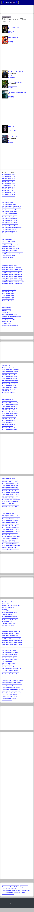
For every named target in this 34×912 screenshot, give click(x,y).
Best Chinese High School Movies (10, 672)
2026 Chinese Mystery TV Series (10, 494)
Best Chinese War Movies (8, 233)
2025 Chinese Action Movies (9, 401)
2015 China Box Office (8, 291)
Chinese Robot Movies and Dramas (11, 691)
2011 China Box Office (8, 299)
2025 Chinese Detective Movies (10, 427)
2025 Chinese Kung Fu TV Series (10, 527)
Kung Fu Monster (6, 319)
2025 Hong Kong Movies (8, 424)
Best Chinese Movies (7, 202)
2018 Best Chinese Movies (8, 181)
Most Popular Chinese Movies (9, 265)
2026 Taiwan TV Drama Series (10, 501)
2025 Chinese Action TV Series (10, 515)
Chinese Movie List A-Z (8, 894)
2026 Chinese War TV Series (9, 498)
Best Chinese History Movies (9, 217)
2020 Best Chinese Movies (8, 178)
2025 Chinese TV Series (8, 513)
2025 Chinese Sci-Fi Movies (9, 417)
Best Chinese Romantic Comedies (10, 225)
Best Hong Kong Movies (8, 241)
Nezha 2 (4, 603)
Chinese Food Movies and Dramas (11, 687)
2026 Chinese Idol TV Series (9, 490)
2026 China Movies (7, 390)
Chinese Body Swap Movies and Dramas (12, 680)
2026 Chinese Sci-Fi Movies (9, 385)
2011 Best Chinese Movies (8, 194)
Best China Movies (7, 239)
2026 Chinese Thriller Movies (9, 387)
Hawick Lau (11, 96)
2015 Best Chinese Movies (8, 187)
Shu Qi (10, 32)
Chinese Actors (24, 885)
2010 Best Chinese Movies (8, 196)
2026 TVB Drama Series (8, 503)
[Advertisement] (16, 9)
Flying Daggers (12, 37)
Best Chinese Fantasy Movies (9, 215)
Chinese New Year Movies (8, 255)
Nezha (3, 610)
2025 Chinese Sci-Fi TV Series (10, 533)
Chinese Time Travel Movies (9, 694)
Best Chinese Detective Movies (10, 670)
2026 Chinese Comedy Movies (10, 371)
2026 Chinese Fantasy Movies (9, 374)
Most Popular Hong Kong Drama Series (12, 252)
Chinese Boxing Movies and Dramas (11, 682)
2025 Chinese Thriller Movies (9, 418)
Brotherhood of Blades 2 (8, 325)
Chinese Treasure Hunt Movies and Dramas (13, 693)
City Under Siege (12, 27)
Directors (4, 886)
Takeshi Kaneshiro (12, 86)
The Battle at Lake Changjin (9, 605)
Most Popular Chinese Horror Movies (12, 276)
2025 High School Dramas (9, 547)
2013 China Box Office (8, 295)
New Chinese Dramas (19, 892)
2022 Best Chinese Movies (8, 174)
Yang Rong (11, 97)
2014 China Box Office (8, 293)
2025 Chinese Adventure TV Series (11, 517)
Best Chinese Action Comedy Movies (11, 206)
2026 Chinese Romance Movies (10, 383)
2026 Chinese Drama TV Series (10, 485)
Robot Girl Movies (7, 700)
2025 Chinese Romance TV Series (10, 531)
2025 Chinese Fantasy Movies (9, 408)
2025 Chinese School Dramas (9, 543)
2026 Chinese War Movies (9, 389)
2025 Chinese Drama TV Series (10, 520)
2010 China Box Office (8, 300)
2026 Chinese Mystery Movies (10, 382)
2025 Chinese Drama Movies (9, 406)
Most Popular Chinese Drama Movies (11, 272)
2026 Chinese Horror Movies (9, 378)
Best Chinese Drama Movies (9, 213)
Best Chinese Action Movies (9, 204)
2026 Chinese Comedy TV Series (10, 483)
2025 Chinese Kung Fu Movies (10, 411)
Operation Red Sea (7, 623)
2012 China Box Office (8, 297)
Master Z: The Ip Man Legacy (10, 316)
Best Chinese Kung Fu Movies (9, 220)
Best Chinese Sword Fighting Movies (11, 668)
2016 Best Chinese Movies (8, 185)
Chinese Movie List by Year (9, 888)
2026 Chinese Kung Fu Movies (10, 380)
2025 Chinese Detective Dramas (10, 542)
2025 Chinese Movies (7, 399)
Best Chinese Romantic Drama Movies (12, 227)
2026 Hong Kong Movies (8, 392)
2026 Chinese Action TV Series (10, 480)
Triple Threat (5, 310)
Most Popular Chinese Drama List (11, 631)
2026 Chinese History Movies (9, 376)
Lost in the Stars (6, 625)
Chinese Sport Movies (7, 259)
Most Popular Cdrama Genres (10, 635)
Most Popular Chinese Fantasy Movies (12, 274)
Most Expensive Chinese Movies (10, 244)
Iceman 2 (4, 323)
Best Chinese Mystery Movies (9, 222)
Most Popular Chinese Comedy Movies (12, 271)
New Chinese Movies (7, 892)
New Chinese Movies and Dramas (10, 885)
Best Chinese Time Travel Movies (10, 674)
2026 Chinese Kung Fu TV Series (10, 492)
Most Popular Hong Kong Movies (10, 248)
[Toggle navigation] (30, 2)
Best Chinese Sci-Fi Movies (9, 229)
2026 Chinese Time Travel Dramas (11, 506)
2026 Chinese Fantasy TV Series (10, 489)
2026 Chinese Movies (7, 366)
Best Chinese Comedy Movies (9, 211)
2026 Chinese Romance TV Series (10, 496)
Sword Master (11, 137)
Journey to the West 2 (7, 318)
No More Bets (5, 621)
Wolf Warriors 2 (6, 309)
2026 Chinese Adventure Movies (10, 369)
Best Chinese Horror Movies (9, 218)
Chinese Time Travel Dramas (9, 696)
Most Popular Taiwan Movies (9, 250)
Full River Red (6, 614)
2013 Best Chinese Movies (8, 190)
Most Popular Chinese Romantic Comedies (13, 281)
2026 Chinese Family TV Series (10, 487)
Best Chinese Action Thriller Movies (11, 208)
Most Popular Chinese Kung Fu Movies (12, 278)
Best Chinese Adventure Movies (10, 209)
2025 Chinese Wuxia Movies (9, 429)
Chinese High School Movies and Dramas (12, 689)
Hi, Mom (4, 609)
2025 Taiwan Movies (7, 426)
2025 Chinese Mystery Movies (10, 413)
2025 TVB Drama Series (8, 540)
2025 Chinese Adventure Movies (10, 402)
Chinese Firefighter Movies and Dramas (12, 685)
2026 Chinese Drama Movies (9, 373)
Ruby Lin (10, 41)
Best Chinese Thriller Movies (9, 231)
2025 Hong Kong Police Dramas (10, 549)
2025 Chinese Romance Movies (10, 415)
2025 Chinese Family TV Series (10, 522)
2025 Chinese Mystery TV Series (10, 529)
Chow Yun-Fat (11, 75)
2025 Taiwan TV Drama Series (10, 538)
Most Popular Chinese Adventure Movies (12, 269)
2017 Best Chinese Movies (8, 183)
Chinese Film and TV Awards (9, 890)
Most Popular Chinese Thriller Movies (12, 283)
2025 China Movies (7, 422)
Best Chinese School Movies (9, 666)
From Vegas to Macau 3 (14, 71)
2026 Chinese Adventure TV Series (11, 481)
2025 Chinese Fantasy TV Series (10, 524)
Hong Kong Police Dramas (9, 698)
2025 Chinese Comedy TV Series (10, 518)
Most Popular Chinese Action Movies (11, 267)
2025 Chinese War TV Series (9, 534)
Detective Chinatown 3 (8, 616)
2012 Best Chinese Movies (8, 192)
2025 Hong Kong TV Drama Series (11, 536)
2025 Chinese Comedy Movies (10, 404)
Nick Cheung (11, 77)
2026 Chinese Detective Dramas (10, 505)
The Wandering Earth (7, 314)
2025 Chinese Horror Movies (9, 410)
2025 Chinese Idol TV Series (9, 525)
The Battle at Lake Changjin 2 (10, 618)
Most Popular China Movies (9, 246)
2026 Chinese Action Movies (9, 367)
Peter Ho (10, 142)
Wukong (4, 312)
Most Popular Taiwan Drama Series (11, 253)
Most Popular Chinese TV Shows (10, 633)
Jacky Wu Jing (12, 130)
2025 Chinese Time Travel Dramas (11, 545)
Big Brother (5, 321)
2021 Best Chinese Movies (8, 176)
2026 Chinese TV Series (8, 478)
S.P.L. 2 (10, 126)
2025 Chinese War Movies (9, 420)
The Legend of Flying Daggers (15, 92)
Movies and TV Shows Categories (16, 886)
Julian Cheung (11, 43)
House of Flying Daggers (14, 82)
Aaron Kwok (11, 31)
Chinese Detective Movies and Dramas (12, 684)
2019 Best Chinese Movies (8, 180)
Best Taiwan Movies (7, 243)
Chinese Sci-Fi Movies (7, 257)
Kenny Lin (10, 140)
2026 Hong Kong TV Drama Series (11, 499)
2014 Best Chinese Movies (8, 189)
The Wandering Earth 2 (8, 619)
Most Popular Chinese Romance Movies (12, 280)
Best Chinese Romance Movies (10, 224)
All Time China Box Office (9, 290)
